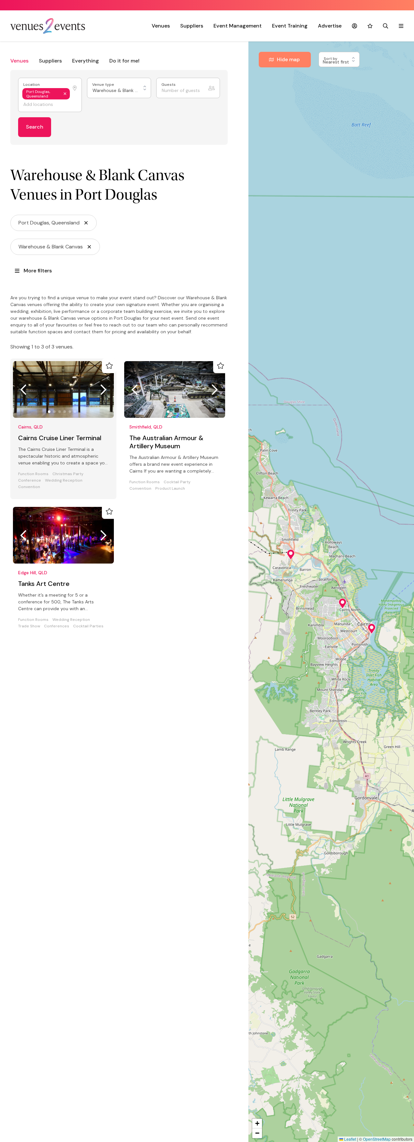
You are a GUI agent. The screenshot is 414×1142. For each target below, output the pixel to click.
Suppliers (191, 25)
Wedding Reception (63, 480)
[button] (291, 554)
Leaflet (349, 1139)
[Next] (103, 389)
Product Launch (170, 488)
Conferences (56, 626)
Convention (29, 487)
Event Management (237, 25)
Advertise (330, 25)
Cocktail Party (177, 482)
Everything (85, 60)
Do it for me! (124, 60)
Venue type (103, 84)
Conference (29, 480)
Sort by (331, 58)
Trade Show (29, 626)
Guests (169, 84)
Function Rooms (33, 474)
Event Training (290, 25)
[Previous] (23, 389)
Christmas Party (67, 474)
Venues (161, 25)
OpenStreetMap (377, 1139)
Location (32, 84)
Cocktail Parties (88, 626)
